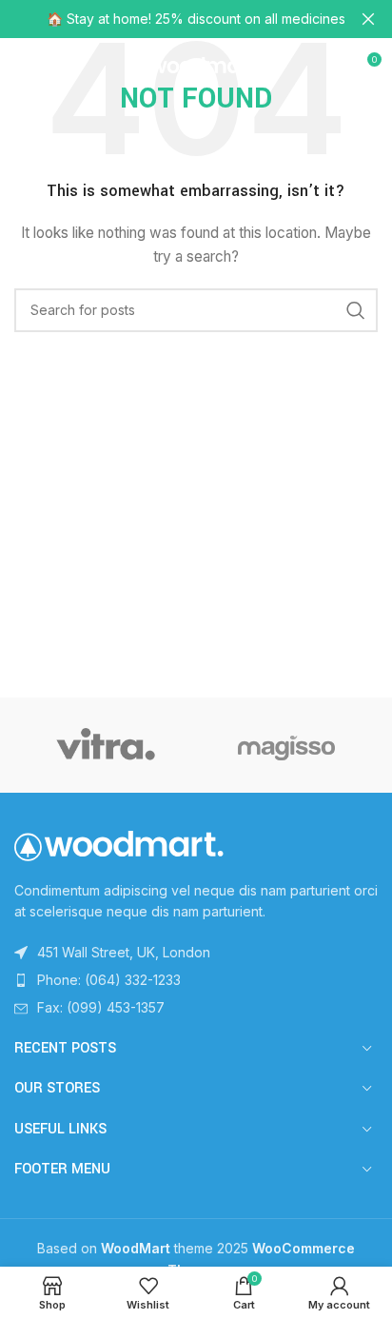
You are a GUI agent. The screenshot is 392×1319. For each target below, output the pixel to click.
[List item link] (196, 980)
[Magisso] (287, 745)
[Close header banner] (368, 19)
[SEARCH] (356, 310)
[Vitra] (105, 745)
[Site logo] (196, 65)
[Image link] (119, 845)
